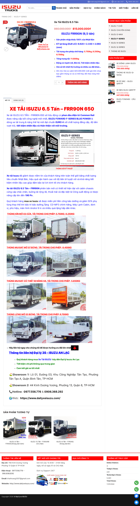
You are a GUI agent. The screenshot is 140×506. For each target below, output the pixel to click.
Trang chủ (61, 8)
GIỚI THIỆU (124, 8)
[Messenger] (136, 502)
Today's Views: (112, 469)
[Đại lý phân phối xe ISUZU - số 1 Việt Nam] (13, 8)
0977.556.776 (17, 471)
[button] (6, 49)
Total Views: (111, 481)
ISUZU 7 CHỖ (116, 26)
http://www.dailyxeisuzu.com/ (22, 483)
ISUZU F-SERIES (20, 17)
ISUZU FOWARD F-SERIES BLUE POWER (69, 118)
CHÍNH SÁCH (100, 8)
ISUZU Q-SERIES (118, 47)
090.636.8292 (8, 473)
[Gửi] (54, 8)
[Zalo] (136, 495)
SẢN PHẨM (74, 8)
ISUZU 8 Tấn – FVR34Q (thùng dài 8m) (65, 443)
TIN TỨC (112, 8)
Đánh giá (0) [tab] (19, 100)
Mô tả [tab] (7, 100)
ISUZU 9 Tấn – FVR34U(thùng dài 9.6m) (15, 443)
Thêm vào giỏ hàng (77, 82)
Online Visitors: (113, 463)
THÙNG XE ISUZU (118, 51)
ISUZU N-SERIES (118, 43)
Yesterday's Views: (114, 475)
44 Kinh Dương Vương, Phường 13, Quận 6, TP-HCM (62, 385)
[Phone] (136, 482)
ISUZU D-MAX (117, 34)
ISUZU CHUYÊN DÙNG (120, 30)
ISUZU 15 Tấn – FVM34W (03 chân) (40, 443)
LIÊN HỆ (134, 8)
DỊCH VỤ (87, 8)
